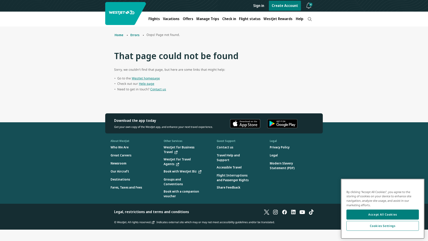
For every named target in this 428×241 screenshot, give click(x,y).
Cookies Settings (382, 226)
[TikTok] (311, 211)
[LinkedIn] (293, 211)
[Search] (309, 19)
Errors (134, 35)
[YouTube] (302, 211)
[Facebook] (284, 211)
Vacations (171, 18)
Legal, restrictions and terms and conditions (151, 211)
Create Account (285, 5)
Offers (188, 18)
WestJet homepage (146, 78)
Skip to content (4, 8)
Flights (154, 18)
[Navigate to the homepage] (126, 13)
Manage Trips (207, 18)
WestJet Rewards (277, 18)
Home (119, 35)
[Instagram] (275, 211)
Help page (146, 83)
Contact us (158, 89)
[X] (266, 211)
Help (299, 18)
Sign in (258, 5)
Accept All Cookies (382, 214)
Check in (229, 18)
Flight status (250, 18)
